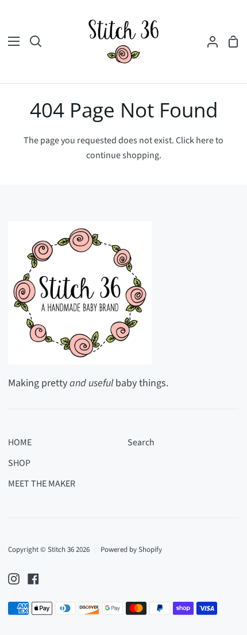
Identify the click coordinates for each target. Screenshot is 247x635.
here (205, 140)
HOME (20, 442)
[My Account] (208, 41)
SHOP (19, 463)
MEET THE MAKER (41, 483)
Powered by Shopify (131, 549)
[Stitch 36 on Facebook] (33, 579)
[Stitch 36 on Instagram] (14, 579)
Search (141, 442)
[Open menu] (10, 41)
